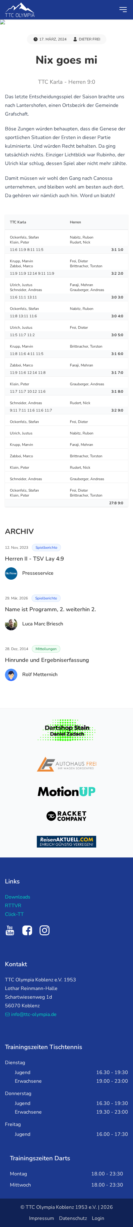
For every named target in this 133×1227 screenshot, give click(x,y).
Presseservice (38, 573)
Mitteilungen (46, 648)
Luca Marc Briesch (42, 623)
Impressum (41, 1218)
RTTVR (13, 905)
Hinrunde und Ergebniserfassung (47, 660)
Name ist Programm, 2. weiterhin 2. (50, 609)
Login (98, 1218)
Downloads (17, 897)
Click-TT (14, 914)
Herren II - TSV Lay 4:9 (34, 558)
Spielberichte (46, 547)
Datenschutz (73, 1218)
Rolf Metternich (40, 674)
